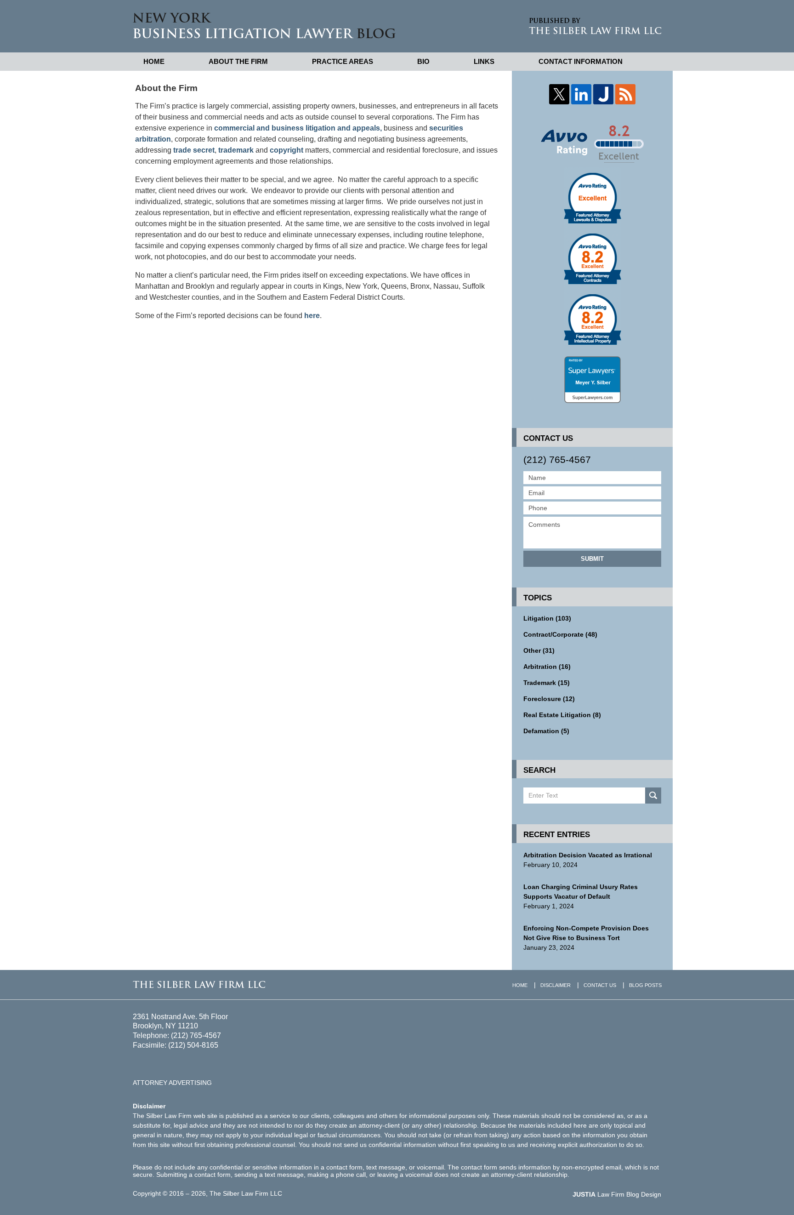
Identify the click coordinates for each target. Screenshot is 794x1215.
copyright (286, 150)
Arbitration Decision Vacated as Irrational (587, 855)
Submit (592, 558)
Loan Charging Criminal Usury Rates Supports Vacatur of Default (580, 891)
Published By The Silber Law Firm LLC (595, 26)
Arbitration (547, 666)
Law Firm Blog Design (617, 1194)
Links (484, 61)
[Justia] (603, 94)
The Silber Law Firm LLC (246, 1193)
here (312, 315)
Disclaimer (555, 985)
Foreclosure (549, 698)
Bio (423, 61)
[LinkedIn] (581, 94)
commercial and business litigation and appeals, (298, 128)
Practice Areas (342, 61)
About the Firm (238, 61)
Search (653, 795)
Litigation (547, 618)
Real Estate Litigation (562, 715)
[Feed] (625, 94)
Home (153, 61)
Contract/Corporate (560, 634)
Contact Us (600, 985)
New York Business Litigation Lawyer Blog (264, 25)
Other (539, 650)
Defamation (546, 731)
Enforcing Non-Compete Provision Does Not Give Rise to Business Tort (586, 932)
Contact (581, 61)
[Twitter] (559, 94)
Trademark (546, 682)
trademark (236, 150)
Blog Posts (645, 985)
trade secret (194, 150)
